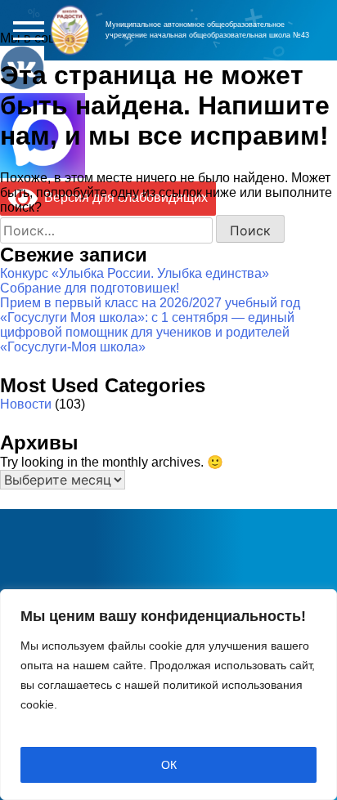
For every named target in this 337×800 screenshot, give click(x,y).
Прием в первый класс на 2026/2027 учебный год (150, 303)
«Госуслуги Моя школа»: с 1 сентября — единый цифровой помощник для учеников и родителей (147, 325)
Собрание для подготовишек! (89, 288)
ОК (169, 764)
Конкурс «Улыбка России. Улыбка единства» (134, 273)
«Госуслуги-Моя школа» (73, 347)
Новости (26, 404)
